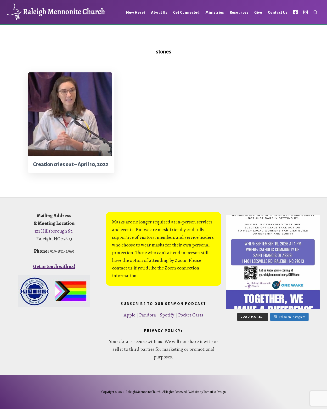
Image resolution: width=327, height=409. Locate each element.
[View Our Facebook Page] (295, 12)
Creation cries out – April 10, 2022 (70, 164)
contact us (122, 268)
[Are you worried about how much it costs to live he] (273, 262)
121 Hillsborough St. (53, 231)
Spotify (167, 315)
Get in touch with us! (54, 266)
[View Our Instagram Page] (305, 12)
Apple (129, 315)
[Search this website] (315, 12)
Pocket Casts (190, 315)
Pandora (147, 315)
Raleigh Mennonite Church (56, 11)
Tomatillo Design (214, 392)
